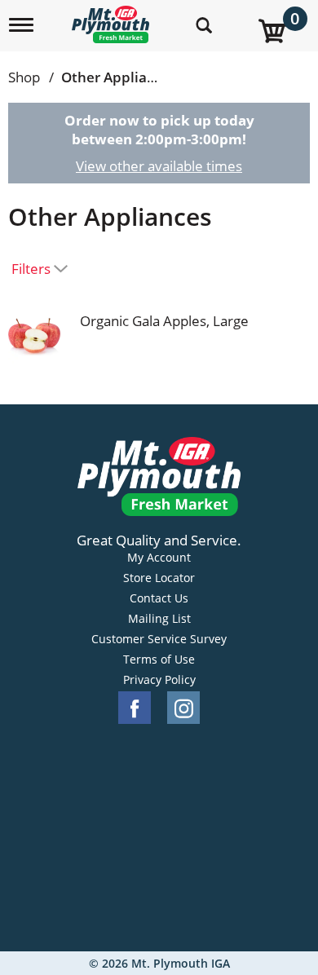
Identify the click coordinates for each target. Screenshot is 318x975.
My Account (159, 557)
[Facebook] (134, 708)
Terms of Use (159, 659)
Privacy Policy (159, 679)
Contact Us (159, 598)
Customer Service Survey (159, 639)
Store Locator (159, 578)
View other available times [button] (159, 166)
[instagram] (183, 708)
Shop (24, 77)
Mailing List (159, 618)
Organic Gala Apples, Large (164, 320)
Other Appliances (119, 77)
